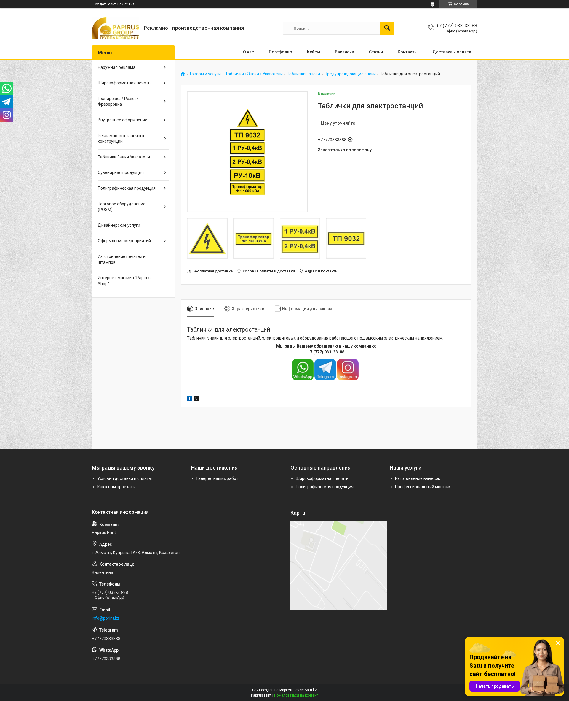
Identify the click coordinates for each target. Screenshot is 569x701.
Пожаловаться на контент (296, 695)
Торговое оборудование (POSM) (122, 207)
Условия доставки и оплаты (124, 478)
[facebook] (189, 399)
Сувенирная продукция (121, 172)
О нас (248, 52)
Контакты (408, 52)
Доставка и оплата (451, 52)
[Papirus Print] (115, 28)
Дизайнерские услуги (119, 225)
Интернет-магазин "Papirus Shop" (124, 280)
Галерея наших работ (217, 478)
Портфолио (280, 52)
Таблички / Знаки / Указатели (254, 74)
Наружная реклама (116, 67)
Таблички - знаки (303, 74)
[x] (196, 399)
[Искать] (387, 28)
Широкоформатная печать (124, 82)
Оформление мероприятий (124, 240)
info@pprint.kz (105, 618)
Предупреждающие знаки (350, 74)
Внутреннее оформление (122, 120)
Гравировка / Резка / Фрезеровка (118, 101)
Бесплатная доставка (212, 271)
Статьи (376, 52)
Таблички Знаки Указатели (124, 157)
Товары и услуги (205, 74)
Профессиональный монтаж (422, 486)
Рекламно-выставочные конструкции (122, 138)
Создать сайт (104, 4)
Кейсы (313, 52)
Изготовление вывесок (417, 478)
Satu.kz (311, 690)
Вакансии (344, 52)
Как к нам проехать (116, 486)
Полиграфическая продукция (127, 188)
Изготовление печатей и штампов (122, 259)
